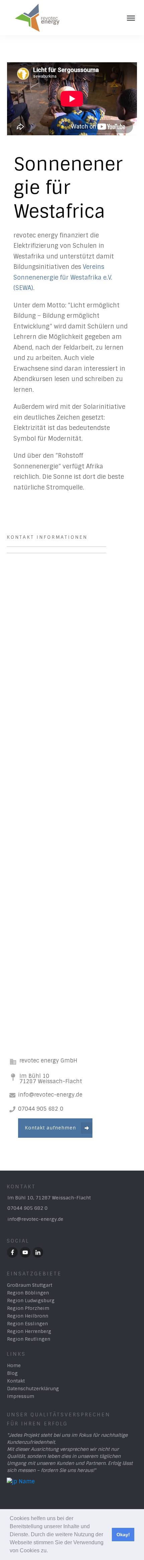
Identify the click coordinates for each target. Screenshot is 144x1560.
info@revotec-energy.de (35, 1219)
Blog (12, 1373)
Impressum (20, 1396)
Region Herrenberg (29, 1331)
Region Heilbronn (27, 1316)
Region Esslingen (27, 1324)
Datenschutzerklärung (33, 1389)
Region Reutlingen (28, 1339)
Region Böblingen (28, 1293)
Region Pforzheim (28, 1308)
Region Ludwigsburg (31, 1300)
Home (14, 1365)
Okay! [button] (123, 1534)
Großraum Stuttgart (29, 1285)
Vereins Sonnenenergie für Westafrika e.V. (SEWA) (62, 277)
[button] (50, 1551)
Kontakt (16, 1381)
